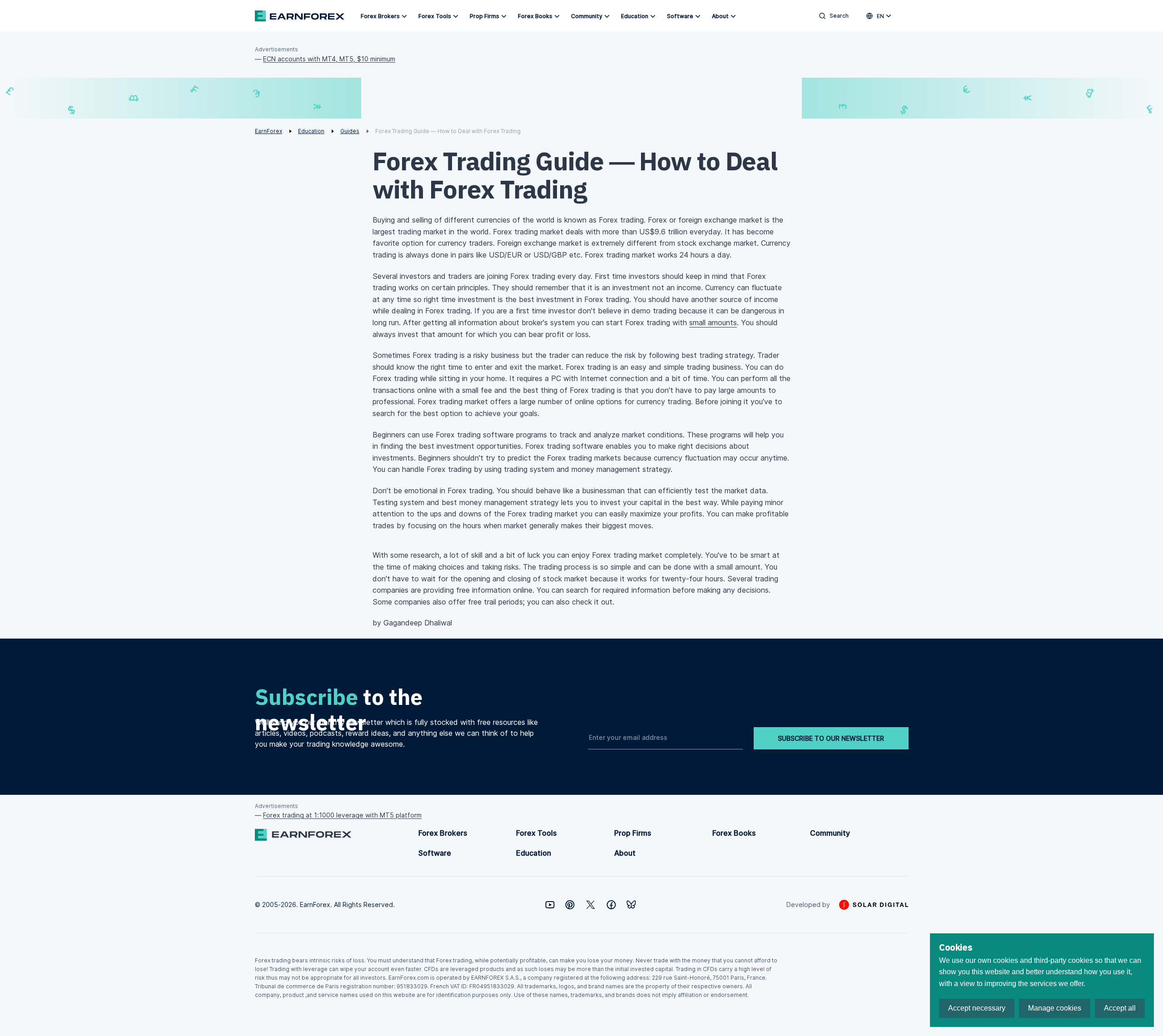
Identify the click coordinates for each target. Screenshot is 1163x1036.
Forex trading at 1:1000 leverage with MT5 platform (342, 815)
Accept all (1120, 1008)
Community (586, 16)
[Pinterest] (570, 904)
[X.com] (590, 904)
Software (680, 16)
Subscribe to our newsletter (831, 738)
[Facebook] (611, 904)
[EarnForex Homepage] (299, 16)
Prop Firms (484, 16)
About (720, 16)
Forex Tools (434, 16)
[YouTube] (550, 904)
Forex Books (535, 16)
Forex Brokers (380, 16)
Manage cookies (1054, 1008)
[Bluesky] (631, 904)
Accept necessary (976, 1008)
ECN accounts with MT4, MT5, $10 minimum (329, 59)
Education (634, 16)
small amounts (713, 322)
